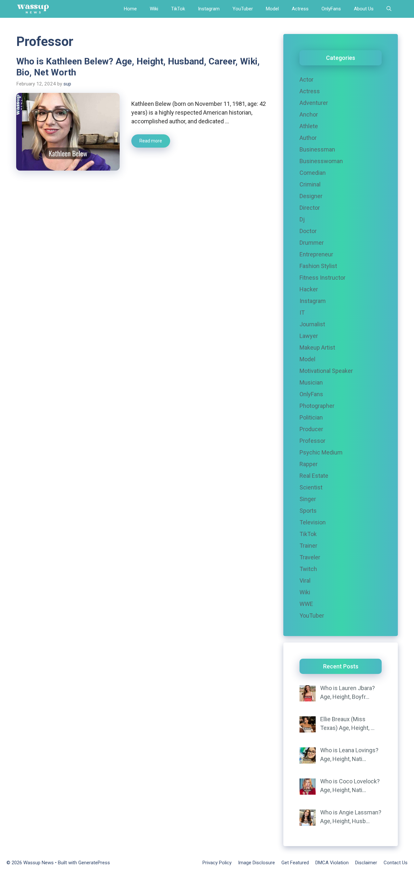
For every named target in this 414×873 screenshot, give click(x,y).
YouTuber (243, 9)
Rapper (309, 464)
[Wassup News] (33, 9)
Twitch (308, 568)
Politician (311, 417)
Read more (150, 140)
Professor (312, 440)
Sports (308, 510)
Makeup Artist (317, 347)
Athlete (309, 126)
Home (130, 9)
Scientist (311, 487)
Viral (305, 580)
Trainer (308, 545)
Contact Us (396, 863)
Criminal (310, 184)
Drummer (312, 242)
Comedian (313, 172)
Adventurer (314, 102)
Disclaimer (366, 863)
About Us (364, 9)
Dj (302, 219)
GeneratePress (94, 863)
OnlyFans (331, 9)
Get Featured (295, 863)
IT (302, 312)
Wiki (154, 9)
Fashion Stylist (318, 266)
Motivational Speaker (326, 370)
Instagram (209, 9)
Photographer (317, 405)
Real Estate (314, 475)
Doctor (308, 231)
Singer (308, 499)
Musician (311, 382)
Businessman (317, 149)
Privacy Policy (217, 863)
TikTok (178, 9)
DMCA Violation (332, 863)
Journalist (312, 324)
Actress (300, 9)
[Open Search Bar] (389, 9)
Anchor (309, 114)
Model (272, 9)
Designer (311, 196)
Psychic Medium (321, 452)
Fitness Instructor (322, 277)
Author (308, 137)
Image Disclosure (256, 863)
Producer (311, 429)
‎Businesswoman (321, 161)
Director (310, 207)
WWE (306, 603)
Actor (306, 79)
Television (313, 522)
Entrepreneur (316, 254)
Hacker (309, 289)
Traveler (310, 557)
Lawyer (309, 335)
